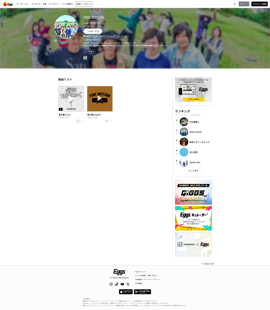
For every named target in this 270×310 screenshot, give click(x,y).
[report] (59, 40)
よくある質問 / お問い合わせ (146, 275)
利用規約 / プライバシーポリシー (148, 279)
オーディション (22, 4)
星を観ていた (64, 114)
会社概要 (138, 283)
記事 (44, 4)
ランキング (35, 4)
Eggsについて (140, 271)
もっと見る (90, 51)
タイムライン (54, 4)
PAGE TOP (209, 263)
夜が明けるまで (94, 114)
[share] (55, 40)
